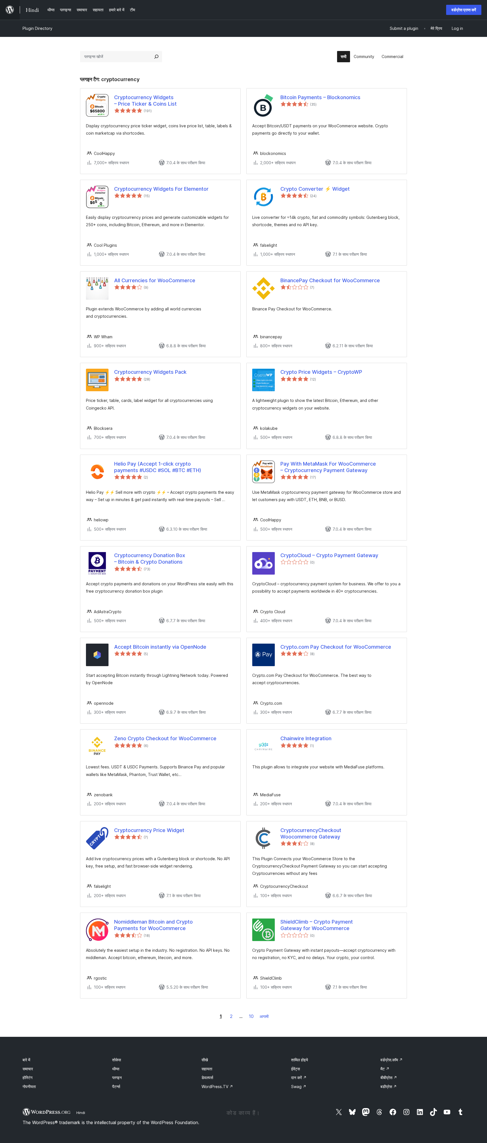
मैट (384, 1068)
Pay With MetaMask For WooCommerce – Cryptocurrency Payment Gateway (328, 467)
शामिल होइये (299, 1059)
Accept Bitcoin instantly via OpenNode (160, 647)
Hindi (80, 1112)
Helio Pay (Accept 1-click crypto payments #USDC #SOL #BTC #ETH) (157, 467)
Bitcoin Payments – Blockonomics (320, 97)
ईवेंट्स (295, 1068)
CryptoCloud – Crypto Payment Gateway (329, 555)
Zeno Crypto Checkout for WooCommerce (165, 738)
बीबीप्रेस (388, 1077)
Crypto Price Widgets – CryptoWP (321, 372)
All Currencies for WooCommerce (154, 280)
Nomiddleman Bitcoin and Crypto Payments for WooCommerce (153, 925)
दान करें (299, 1077)
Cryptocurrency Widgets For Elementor (161, 189)
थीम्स (115, 1068)
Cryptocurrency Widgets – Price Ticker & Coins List (145, 100)
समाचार (28, 1068)
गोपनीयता (29, 1086)
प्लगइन (117, 1077)
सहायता (207, 1068)
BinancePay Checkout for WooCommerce (330, 280)
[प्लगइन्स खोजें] (156, 56)
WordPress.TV (217, 1086)
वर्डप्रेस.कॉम (391, 1059)
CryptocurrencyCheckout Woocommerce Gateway (310, 833)
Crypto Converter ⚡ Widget (315, 189)
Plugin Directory (37, 28)
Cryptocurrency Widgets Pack (150, 372)
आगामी (264, 1016)
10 (251, 1016)
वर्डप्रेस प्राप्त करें (463, 9)
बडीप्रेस (388, 1086)
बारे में (26, 1059)
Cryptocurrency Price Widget (149, 830)
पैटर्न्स (116, 1086)
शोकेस (116, 1059)
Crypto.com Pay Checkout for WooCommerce (335, 647)
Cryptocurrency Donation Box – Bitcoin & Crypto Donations (149, 558)
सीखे (205, 1059)
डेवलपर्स (207, 1077)
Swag (298, 1086)
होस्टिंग (27, 1077)
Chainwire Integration (305, 738)
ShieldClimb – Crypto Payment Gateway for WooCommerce (316, 925)
